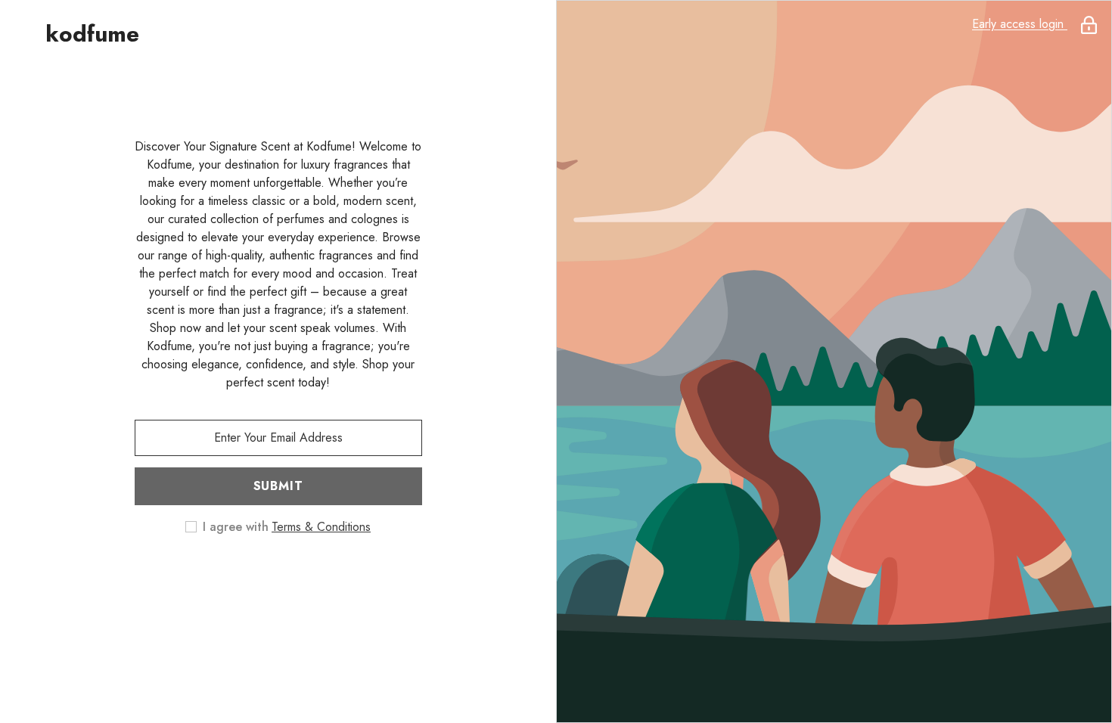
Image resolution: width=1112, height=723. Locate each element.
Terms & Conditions (321, 526)
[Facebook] (214, 575)
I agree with (236, 527)
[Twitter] (342, 575)
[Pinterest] (299, 575)
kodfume (92, 34)
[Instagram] (257, 575)
